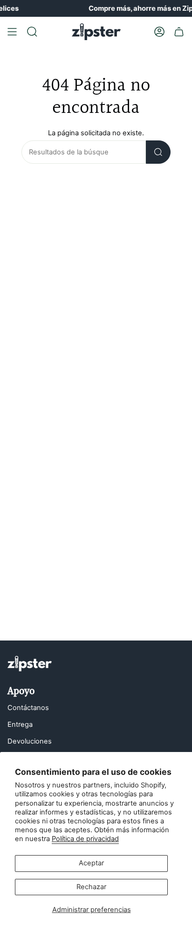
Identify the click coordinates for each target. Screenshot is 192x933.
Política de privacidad (85, 839)
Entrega (20, 724)
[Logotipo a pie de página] (29, 663)
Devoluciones (29, 741)
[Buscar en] (158, 152)
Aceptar (91, 863)
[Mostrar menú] (12, 31)
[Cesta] (179, 31)
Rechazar (91, 887)
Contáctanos (28, 707)
